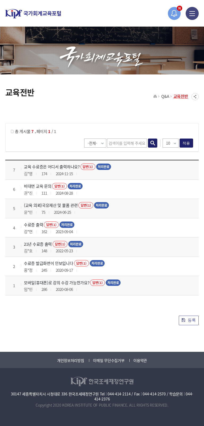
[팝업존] (174, 13)
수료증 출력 (33, 224)
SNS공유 (195, 96)
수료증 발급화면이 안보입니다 (48, 263)
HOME (155, 96)
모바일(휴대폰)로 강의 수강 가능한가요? (56, 282)
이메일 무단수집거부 (108, 360)
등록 (191, 320)
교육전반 (180, 96)
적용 (186, 143)
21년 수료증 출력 (38, 244)
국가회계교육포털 (33, 13)
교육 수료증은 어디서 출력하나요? (52, 166)
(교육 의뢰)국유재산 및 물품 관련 (51, 205)
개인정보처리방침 (70, 360)
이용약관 (140, 360)
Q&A (165, 96)
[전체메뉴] (192, 13)
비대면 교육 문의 (37, 186)
